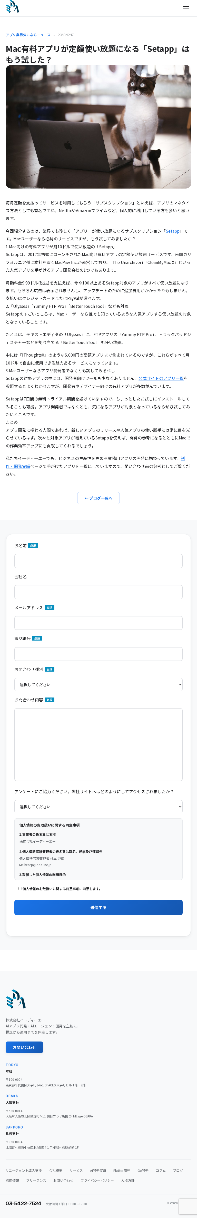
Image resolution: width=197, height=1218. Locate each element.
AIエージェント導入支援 (24, 1170)
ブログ (178, 1170)
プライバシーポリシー (97, 1180)
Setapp (173, 231)
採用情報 (12, 1180)
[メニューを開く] (185, 8)
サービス (76, 1170)
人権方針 (127, 1180)
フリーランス (36, 1180)
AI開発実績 (98, 1170)
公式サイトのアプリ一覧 (161, 378)
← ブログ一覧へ (98, 498)
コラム (161, 1170)
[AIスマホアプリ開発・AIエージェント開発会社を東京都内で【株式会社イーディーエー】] (12, 6)
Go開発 (143, 1170)
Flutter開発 (121, 1170)
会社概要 (55, 1170)
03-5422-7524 (24, 1203)
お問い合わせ (24, 1047)
